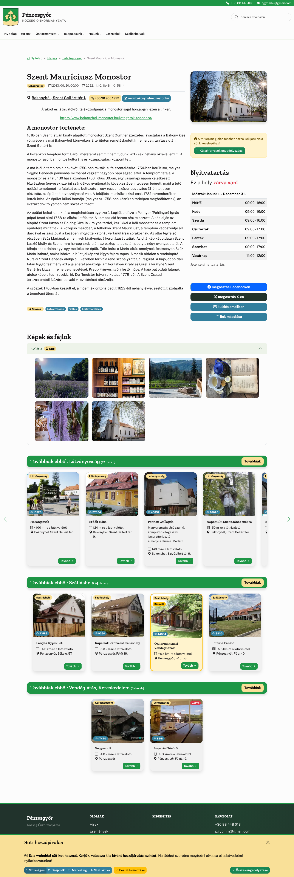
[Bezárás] (268, 842)
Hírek (94, 824)
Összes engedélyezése (251, 870)
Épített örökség (91, 309)
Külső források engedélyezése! (221, 150)
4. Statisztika (100, 870)
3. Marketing (77, 870)
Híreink (26, 33)
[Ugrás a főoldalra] (11, 17)
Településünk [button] (73, 33)
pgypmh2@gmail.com (276, 3)
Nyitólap (10, 33)
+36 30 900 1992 (106, 98)
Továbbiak (252, 461)
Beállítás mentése (132, 870)
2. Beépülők (56, 870)
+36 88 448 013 (242, 3)
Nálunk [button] (94, 33)
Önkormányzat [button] (46, 33)
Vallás (73, 309)
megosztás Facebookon (230, 287)
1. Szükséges (35, 870)
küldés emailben (230, 307)
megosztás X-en (230, 297)
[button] (61, 378)
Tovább (65, 561)
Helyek (52, 58)
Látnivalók (113, 33)
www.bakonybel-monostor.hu (148, 98)
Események (99, 831)
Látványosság (72, 58)
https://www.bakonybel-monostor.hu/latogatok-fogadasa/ (106, 118)
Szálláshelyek (135, 33)
